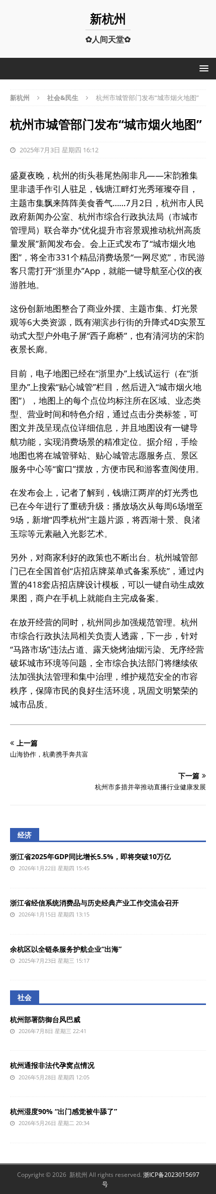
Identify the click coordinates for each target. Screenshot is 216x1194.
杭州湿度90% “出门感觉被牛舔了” (63, 1111)
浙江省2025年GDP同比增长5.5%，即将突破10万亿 (90, 856)
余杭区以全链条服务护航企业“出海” (66, 949)
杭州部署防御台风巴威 (45, 1019)
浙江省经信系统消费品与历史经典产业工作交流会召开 (94, 902)
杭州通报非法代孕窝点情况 (52, 1065)
